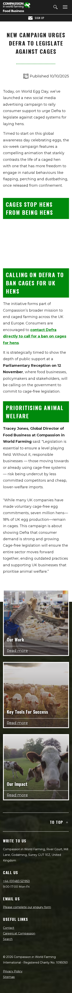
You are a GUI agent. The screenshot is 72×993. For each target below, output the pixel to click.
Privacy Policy (12, 971)
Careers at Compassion (19, 933)
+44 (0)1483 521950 (16, 881)
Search (8, 939)
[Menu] (64, 7)
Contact (8, 928)
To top (56, 822)
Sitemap (9, 977)
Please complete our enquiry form (27, 907)
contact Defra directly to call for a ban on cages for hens (34, 336)
